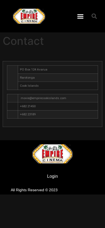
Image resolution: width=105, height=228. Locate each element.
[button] (80, 16)
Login (52, 176)
